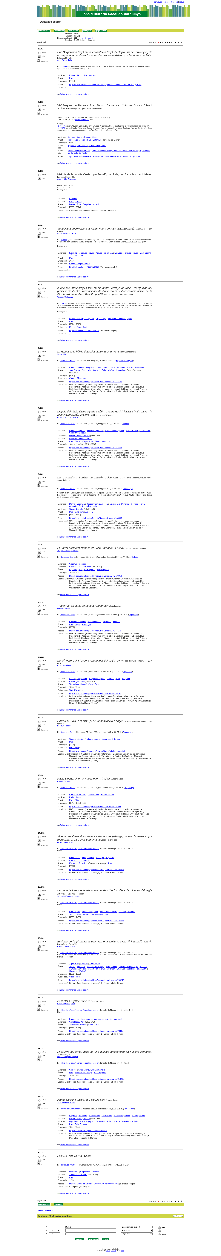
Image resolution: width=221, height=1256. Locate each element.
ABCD (113, 1250)
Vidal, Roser (74, 977)
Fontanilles (129, 969)
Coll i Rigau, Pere (76, 681)
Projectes (107, 621)
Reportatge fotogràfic (124, 361)
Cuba (90, 684)
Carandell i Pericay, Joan (80, 567)
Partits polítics (138, 1116)
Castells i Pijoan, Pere (66, 1004)
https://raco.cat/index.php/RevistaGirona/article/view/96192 (95, 693)
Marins (72, 504)
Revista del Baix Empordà (71, 1109)
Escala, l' (73, 863)
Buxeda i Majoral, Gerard (67, 417)
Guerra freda (93, 794)
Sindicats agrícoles (95, 430)
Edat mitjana (145, 253)
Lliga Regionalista (77, 1121)
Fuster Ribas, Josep (65, 842)
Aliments (73, 506)
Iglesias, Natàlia (63, 608)
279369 (61, 126)
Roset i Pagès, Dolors (66, 946)
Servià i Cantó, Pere (78, 1174)
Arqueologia (101, 318)
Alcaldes (95, 1172)
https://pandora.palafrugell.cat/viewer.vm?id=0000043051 (94, 1184)
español (166, 2)
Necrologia (73, 1172)
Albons (114, 966)
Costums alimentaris (88, 506)
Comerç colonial (138, 504)
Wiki (122, 1250)
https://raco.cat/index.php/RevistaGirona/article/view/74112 (95, 631)
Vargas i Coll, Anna (65, 297)
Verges (86, 914)
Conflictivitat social (77, 433)
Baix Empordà (103, 569)
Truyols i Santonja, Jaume (67, 551)
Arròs (118, 678)
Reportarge (133, 615)
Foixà (138, 969)
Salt (84, 370)
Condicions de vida (77, 621)
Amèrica (89, 512)
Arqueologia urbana (104, 253)
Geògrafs (73, 564)
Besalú (72, 204)
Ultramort (111, 969)
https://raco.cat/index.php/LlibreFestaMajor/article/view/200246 (96, 980)
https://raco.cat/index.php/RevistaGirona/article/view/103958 (95, 576)
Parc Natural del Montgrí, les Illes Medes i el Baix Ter (115, 151)
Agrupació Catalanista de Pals (99, 1121)
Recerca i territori (82, 120)
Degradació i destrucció (96, 367)
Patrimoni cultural (76, 367)
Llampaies (120, 370)
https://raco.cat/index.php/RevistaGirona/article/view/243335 (95, 518)
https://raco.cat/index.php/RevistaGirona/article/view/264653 (95, 448)
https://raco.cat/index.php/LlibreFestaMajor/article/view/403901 (96, 869)
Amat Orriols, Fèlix (64, 60)
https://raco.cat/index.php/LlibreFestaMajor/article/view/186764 (96, 921)
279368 (63, 66)
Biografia (81, 504)
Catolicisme (145, 430)
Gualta (120, 969)
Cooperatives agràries (114, 430)
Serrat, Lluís (62, 354)
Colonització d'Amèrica (119, 504)
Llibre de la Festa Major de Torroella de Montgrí (79, 849)
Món (77, 800)
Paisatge (100, 857)
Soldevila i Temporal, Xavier (68, 896)
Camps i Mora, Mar (77, 378)
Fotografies (139, 367)
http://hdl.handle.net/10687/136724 (84, 330)
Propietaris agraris (77, 430)
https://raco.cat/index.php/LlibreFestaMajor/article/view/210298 (96, 1079)
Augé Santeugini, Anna (66, 233)
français (174, 2)
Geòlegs (82, 564)
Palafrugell (86, 624)
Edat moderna (77, 255)
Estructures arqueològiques (126, 253)
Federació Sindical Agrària (80, 438)
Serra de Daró (99, 969)
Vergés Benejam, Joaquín (67, 1057)
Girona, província (102, 441)
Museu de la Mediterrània (79, 151)
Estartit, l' (97, 140)
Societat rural (132, 430)
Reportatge (128, 489)
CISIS (108, 1250)
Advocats (83, 1116)
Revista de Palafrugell (69, 1165)
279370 (61, 128)
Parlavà (82, 971)
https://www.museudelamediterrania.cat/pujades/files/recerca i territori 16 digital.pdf (105, 84)
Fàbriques (121, 367)
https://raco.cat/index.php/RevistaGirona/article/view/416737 (95, 382)
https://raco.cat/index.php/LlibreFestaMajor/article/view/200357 (96, 1031)
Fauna (72, 75)
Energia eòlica (88, 857)
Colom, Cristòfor (76, 509)
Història (126, 424)
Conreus (110, 678)
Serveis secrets (107, 794)
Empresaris (82, 678)
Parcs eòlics (74, 857)
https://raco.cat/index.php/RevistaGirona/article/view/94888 (95, 806)
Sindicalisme (94, 1116)
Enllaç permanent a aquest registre (74, 94)
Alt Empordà (89, 569)
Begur (77, 624)
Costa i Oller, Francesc (66, 179)
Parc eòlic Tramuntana (79, 860)
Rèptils (80, 75)
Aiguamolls (100, 1070)
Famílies (73, 199)
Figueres (73, 569)
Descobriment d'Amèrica (97, 504)
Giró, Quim (74, 690)
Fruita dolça (94, 964)
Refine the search (86, 38)
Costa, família (75, 201)
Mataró (96, 204)
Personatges (129, 1109)
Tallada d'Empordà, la (128, 966)
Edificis (112, 367)
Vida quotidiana (94, 621)
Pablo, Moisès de (64, 665)
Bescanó (96, 370)
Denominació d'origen (111, 739)
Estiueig (71, 137)
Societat (116, 621)
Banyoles (87, 204)
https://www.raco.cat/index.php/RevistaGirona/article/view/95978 (97, 751)
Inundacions (87, 911)
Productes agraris (92, 739)
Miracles (131, 911)
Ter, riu (72, 914)
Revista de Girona (67, 361)
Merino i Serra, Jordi (78, 327)
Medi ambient (90, 75)
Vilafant (111, 370)
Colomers (73, 971)
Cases (80, 137)
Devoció (122, 911)
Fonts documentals (108, 911)
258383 (64, 240)
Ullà (89, 969)
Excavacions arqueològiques (81, 253)
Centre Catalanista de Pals (126, 1121)
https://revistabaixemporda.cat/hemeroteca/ (88, 1130)
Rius (96, 911)
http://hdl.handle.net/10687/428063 (84, 267)
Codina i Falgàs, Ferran (79, 264)
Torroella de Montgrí (76, 140)
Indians (72, 678)
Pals (71, 78)
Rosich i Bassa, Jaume (79, 436)
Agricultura (74, 964)
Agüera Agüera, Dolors (78, 145)
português (158, 2)
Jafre (144, 969)
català (181, 2)
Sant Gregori (74, 370)
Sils (89, 370)
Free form (179, 1216)
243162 (64, 303)
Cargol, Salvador (64, 781)
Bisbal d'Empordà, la (84, 441)
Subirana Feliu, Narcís (66, 1102)
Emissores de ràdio (77, 794)
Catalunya (79, 512)
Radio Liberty (75, 797)
